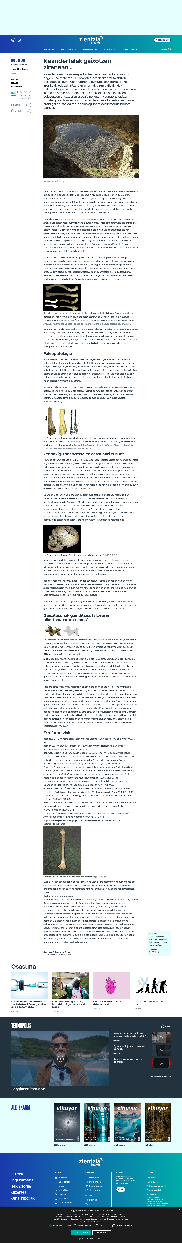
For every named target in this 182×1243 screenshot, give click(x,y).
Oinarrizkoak (23, 1198)
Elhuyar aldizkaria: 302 (19, 65)
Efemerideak (95, 1186)
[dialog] (91, 1225)
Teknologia (21, 1186)
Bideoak (62, 1194)
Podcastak (63, 1198)
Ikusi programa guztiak (160, 1076)
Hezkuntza (94, 1178)
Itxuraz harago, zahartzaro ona (150, 1003)
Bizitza (17, 1174)
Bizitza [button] (47, 49)
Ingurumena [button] (67, 49)
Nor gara (151, 1178)
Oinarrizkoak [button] (128, 49)
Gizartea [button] (108, 49)
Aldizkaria (160, 40)
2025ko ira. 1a (149, 1145)
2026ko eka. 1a (59, 1145)
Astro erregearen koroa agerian (127, 1060)
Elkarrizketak (64, 1182)
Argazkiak (63, 1190)
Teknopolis (21, 1025)
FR (29, 92)
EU (21, 92)
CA (25, 97)
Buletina (163, 49)
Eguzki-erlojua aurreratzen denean (129, 1047)
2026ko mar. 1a (89, 1145)
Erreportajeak (65, 1202)
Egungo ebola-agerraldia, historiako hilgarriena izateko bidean (69, 1004)
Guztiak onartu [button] (81, 1233)
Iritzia (61, 1186)
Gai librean (18, 60)
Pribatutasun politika (156, 1186)
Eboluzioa (15, 83)
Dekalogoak (95, 1182)
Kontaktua (151, 1194)
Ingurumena (22, 1180)
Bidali (154, 952)
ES (25, 92)
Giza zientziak (16, 86)
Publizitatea (152, 1182)
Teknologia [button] (88, 49)
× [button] (179, 1209)
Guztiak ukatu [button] (101, 1233)
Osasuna (14, 80)
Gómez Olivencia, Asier (19, 69)
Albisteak (62, 1178)
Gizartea (18, 1192)
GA (29, 97)
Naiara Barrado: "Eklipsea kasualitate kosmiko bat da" (129, 1035)
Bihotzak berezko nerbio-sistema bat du (108, 1003)
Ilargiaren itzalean (28, 1089)
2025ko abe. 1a (119, 1145)
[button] (13, 39)
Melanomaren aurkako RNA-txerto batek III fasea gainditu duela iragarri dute (28, 1004)
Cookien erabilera (155, 1190)
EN (21, 97)
